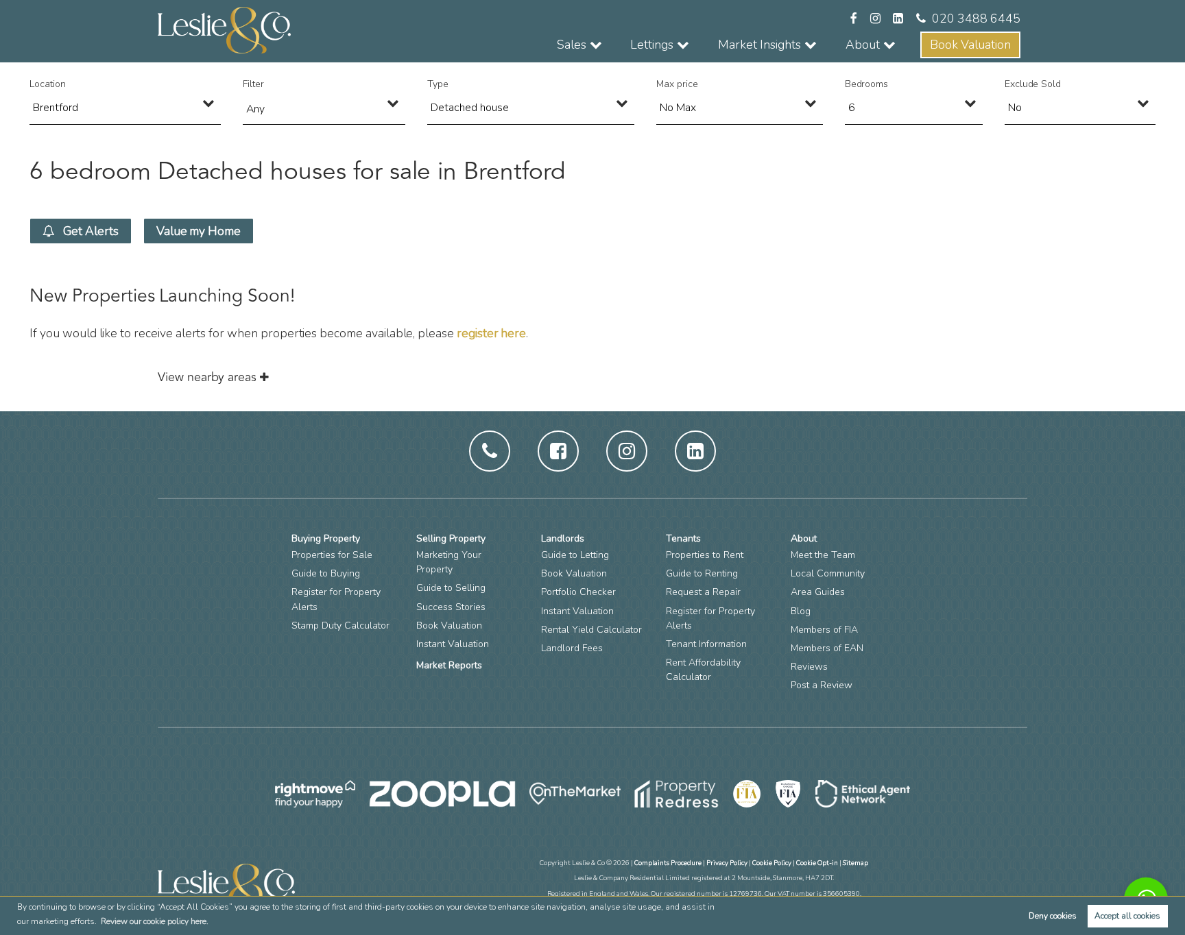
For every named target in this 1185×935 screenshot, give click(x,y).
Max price (677, 83)
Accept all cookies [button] (1127, 915)
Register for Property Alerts (336, 599)
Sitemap (855, 862)
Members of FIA (824, 629)
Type (437, 83)
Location (47, 83)
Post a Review (821, 685)
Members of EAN (827, 648)
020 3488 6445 (976, 18)
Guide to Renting (702, 573)
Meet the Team (823, 554)
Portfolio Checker (578, 591)
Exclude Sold (1033, 83)
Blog (801, 611)
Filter (253, 83)
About (804, 538)
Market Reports (449, 665)
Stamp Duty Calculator (340, 625)
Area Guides (818, 591)
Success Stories (451, 607)
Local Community (828, 573)
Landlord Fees (572, 648)
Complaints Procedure (668, 862)
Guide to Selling (451, 587)
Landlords (562, 538)
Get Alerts (90, 231)
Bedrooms (867, 83)
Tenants (683, 538)
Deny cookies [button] (1053, 915)
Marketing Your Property (448, 562)
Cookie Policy (771, 862)
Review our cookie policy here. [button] (154, 921)
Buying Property (325, 538)
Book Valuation (970, 44)
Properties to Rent (704, 554)
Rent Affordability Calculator (703, 669)
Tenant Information (706, 644)
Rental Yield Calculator (591, 629)
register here (491, 333)
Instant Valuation (452, 644)
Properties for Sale (331, 554)
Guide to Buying (325, 573)
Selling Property (451, 538)
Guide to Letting (575, 554)
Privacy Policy (726, 862)
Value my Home (198, 231)
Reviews (809, 666)
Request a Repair (703, 591)
